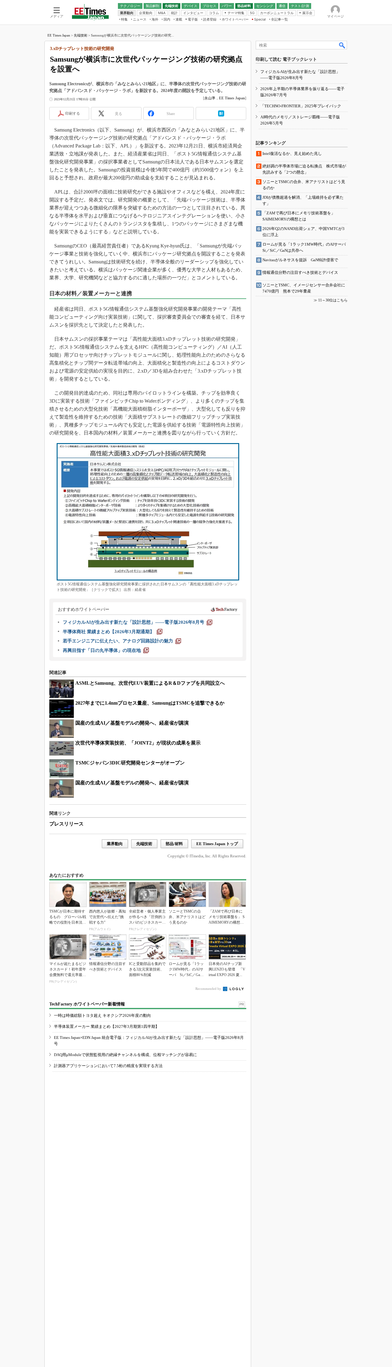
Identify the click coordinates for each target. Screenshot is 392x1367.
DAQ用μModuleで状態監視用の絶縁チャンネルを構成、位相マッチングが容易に (125, 1054)
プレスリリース (66, 823)
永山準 (209, 98)
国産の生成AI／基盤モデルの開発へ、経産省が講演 (132, 723)
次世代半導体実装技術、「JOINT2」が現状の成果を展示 (138, 742)
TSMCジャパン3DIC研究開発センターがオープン (130, 762)
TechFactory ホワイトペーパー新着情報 (87, 1004)
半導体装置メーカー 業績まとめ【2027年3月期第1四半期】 (106, 1026)
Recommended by (208, 988)
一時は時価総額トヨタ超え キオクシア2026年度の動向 (102, 1015)
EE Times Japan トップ (217, 843)
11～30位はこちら (333, 300)
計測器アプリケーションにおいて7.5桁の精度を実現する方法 (108, 1065)
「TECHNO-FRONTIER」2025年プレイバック (300, 106)
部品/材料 (174, 843)
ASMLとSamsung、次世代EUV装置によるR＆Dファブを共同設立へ (150, 683)
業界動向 (115, 843)
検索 (342, 45)
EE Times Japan (58, 35)
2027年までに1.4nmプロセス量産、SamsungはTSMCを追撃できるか (149, 703)
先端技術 (80, 35)
